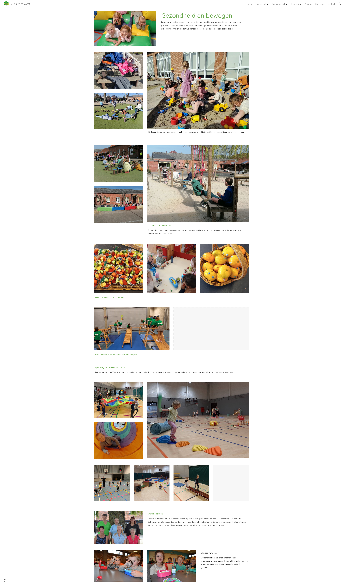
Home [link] (249, 4)
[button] (340, 4)
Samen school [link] (278, 4)
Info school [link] (261, 4)
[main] (204, 21)
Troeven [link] (295, 4)
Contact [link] (331, 4)
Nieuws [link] (308, 4)
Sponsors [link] (319, 4)
